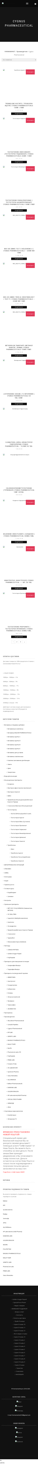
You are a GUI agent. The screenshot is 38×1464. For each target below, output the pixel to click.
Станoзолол (11, 934)
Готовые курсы (9, 888)
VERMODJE (11, 1103)
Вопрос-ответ (19, 1312)
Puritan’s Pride (12, 1064)
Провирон (11, 1001)
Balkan (5, 1201)
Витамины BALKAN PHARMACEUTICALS (19, 733)
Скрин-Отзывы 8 (19, 1359)
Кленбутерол (12, 1115)
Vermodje (6, 1218)
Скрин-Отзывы (19, 1365)
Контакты (19, 1315)
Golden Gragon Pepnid (19, 1299)
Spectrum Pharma (13, 1072)
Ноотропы (7, 900)
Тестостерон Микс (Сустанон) (20, 821)
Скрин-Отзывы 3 (19, 1343)
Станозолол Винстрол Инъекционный (20, 806)
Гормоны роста (9, 885)
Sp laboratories (8, 1210)
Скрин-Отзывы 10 (19, 1324)
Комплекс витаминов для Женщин (19, 760)
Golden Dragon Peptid (14, 954)
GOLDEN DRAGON (13, 1091)
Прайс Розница (20, 1321)
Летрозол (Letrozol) (14, 997)
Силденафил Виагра (14, 965)
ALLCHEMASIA (12, 1080)
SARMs (6, 873)
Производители (22, 51)
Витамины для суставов (15, 752)
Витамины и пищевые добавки (14, 725)
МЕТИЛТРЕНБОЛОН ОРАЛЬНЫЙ (14, 865)
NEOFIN (5, 1245)
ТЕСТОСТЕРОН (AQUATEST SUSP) (21, 814)
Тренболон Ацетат (17, 853)
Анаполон (11, 922)
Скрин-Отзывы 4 (19, 1346)
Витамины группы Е (14, 749)
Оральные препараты (11, 904)
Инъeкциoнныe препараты (13, 780)
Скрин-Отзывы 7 (19, 1356)
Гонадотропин (12, 985)
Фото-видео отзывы (20, 1334)
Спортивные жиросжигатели (13, 1111)
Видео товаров (20, 1306)
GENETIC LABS (12, 1036)
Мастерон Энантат (14, 792)
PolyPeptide (11, 957)
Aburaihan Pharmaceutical (16, 1021)
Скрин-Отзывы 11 (19, 1327)
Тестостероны (12, 810)
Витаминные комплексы (15, 729)
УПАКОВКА (7, 869)
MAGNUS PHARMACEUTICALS (16, 1040)
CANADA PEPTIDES (13, 950)
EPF (4, 1205)
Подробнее (19, 113)
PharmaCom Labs (8, 1266)
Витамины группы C (14, 737)
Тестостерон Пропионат (19, 825)
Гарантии (20, 1368)
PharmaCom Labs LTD (14, 1052)
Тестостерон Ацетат (17, 818)
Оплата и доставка (19, 1318)
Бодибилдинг (12, 892)
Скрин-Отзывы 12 (19, 1331)
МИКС (9, 796)
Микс (12, 849)
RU (1, 1460)
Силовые (10, 896)
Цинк (9, 768)
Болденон (11, 784)
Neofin (10, 1048)
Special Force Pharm (19, 1302)
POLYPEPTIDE (7, 1249)
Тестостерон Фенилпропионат (21, 833)
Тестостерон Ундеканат (19, 829)
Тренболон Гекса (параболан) (20, 857)
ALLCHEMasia (7, 1227)
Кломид (10, 993)
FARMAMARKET (10, 51)
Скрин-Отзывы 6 (19, 1352)
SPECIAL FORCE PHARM (14, 1099)
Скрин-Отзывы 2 (19, 1340)
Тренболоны (12, 845)
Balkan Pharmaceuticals (15, 1083)
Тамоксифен (12, 1005)
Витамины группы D (14, 741)
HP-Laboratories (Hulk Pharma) (12, 1231)
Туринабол (11, 938)
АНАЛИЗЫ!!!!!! (20, 1374)
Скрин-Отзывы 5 (19, 1349)
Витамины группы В (14, 745)
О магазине (19, 1371)
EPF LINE (10, 1032)
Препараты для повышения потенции (16, 961)
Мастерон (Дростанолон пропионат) (19, 788)
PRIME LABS (11, 1060)
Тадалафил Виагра (14, 969)
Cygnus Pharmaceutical (15, 1028)
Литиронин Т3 (12, 1119)
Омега (10, 764)
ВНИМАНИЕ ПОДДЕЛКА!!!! (19, 1309)
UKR (1, 1463)
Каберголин (11, 989)
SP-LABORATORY (13, 1068)
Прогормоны (8, 1013)
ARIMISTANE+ (12, 977)
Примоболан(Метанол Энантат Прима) (20, 930)
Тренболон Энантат (17, 861)
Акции (6, 881)
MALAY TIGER (12, 1044)
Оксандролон (12, 926)
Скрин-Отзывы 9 (19, 1362)
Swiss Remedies (13, 1076)
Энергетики (11, 772)
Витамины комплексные (15, 756)
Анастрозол (11, 981)
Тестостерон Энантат (18, 841)
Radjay (5, 1214)
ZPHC (9, 1107)
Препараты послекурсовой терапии (16, 973)
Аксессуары (8, 877)
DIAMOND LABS (12, 1087)
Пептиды (7, 946)
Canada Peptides (13, 1024)
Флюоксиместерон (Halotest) (17, 942)
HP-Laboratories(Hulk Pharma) (17, 1095)
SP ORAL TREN (12, 914)
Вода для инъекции (10, 776)
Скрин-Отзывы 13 (19, 1337)
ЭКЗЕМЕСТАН (12, 1009)
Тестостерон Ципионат (18, 837)
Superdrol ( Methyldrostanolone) (18, 918)
